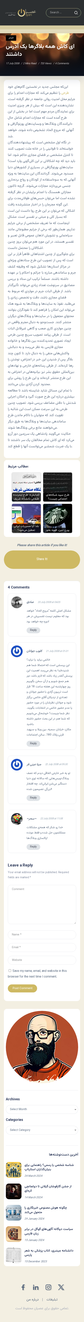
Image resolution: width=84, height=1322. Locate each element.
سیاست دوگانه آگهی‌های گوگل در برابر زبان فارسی (48, 1231)
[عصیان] (20, 12)
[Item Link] (13, 1170)
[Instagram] (48, 1287)
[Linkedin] (35, 1287)
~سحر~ (31, 819)
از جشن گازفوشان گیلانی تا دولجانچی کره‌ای (47, 1188)
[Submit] (76, 13)
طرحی (65, 93)
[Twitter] (61, 1287)
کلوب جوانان (34, 651)
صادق (30, 602)
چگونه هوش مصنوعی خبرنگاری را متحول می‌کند (45, 1210)
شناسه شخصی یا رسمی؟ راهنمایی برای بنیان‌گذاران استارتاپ (49, 1167)
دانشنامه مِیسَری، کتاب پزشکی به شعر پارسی (48, 1253)
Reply (33, 630)
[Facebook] (23, 1287)
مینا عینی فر (34, 764)
